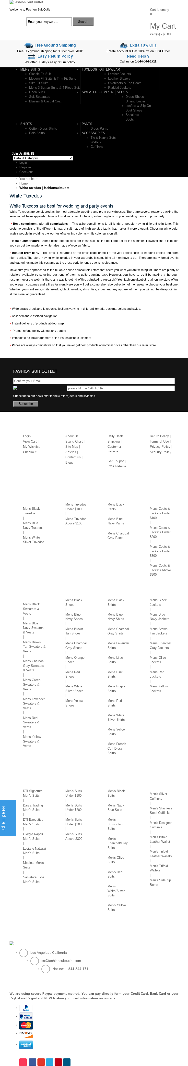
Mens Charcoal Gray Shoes (76, 645)
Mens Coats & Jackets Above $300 (160, 570)
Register (25, 167)
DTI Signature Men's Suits (33, 793)
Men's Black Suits (116, 793)
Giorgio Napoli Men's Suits (33, 836)
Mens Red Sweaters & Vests (31, 722)
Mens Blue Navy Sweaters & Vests (34, 627)
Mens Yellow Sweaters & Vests (32, 741)
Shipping (113, 441)
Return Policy (159, 436)
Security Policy (160, 452)
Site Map (71, 446)
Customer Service (114, 449)
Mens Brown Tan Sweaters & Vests (34, 646)
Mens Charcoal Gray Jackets (160, 645)
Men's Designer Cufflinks (161, 825)
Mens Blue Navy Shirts (115, 617)
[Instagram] (23, 1062)
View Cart (30, 441)
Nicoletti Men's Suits (33, 865)
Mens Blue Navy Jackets (159, 617)
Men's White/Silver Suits (116, 890)
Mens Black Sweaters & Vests (31, 608)
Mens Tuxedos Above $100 (75, 521)
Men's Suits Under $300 (73, 822)
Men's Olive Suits (115, 860)
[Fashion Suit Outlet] (26, 2)
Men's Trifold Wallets (159, 868)
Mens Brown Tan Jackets (158, 631)
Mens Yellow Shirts (116, 732)
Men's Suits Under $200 (73, 808)
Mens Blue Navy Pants (115, 521)
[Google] (41, 1062)
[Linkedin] (67, 1062)
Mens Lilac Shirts (115, 660)
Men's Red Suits (114, 874)
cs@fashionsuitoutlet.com (61, 961)
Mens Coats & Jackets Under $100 (160, 513)
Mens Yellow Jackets (159, 688)
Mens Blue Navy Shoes (74, 617)
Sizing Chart (74, 441)
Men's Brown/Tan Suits (114, 824)
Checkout (26, 172)
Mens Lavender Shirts (118, 645)
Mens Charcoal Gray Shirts (118, 631)
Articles (70, 452)
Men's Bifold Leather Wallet (160, 839)
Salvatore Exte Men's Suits (33, 879)
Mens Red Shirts (114, 703)
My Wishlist (31, 446)
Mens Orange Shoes (74, 660)
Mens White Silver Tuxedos (33, 540)
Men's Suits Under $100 (73, 793)
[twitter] (49, 1062)
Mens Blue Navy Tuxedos (33, 525)
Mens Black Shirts (115, 602)
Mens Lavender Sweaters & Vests (34, 703)
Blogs (69, 462)
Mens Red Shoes (72, 674)
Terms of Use (159, 441)
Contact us (73, 457)
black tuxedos (71, 289)
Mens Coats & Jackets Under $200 (160, 532)
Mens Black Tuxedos (31, 511)
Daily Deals (115, 436)
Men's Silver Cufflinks (158, 796)
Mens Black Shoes (73, 602)
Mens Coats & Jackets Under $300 (160, 551)
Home (23, 183)
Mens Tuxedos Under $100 (75, 507)
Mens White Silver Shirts (116, 717)
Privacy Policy (160, 446)
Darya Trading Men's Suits (33, 808)
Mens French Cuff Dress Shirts (116, 748)
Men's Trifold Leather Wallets (161, 854)
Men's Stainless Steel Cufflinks (161, 810)
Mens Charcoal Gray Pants (118, 536)
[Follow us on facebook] (32, 1062)
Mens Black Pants (115, 507)
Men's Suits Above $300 (73, 836)
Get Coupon (115, 461)
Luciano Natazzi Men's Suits (34, 851)
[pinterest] (58, 1062)
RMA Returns (116, 466)
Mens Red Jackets (157, 674)
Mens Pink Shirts (115, 674)
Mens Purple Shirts (116, 688)
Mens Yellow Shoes (74, 703)
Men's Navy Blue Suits (115, 808)
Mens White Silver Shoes (74, 688)
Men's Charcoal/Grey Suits (117, 843)
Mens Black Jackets (158, 602)
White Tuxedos (20, 211)
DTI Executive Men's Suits (33, 822)
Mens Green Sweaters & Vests (31, 684)
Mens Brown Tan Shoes (74, 631)
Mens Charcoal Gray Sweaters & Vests (33, 665)
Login (23, 162)
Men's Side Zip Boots (160, 882)
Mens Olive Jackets (158, 660)
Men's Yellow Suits (116, 907)
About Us (72, 436)
